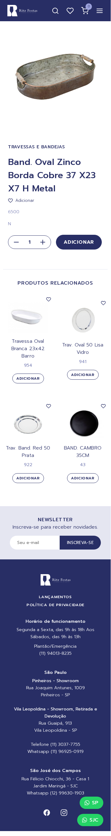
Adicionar (79, 242)
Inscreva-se (80, 542)
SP (95, 802)
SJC (93, 820)
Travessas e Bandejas (36, 147)
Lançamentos (55, 597)
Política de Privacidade (55, 605)
